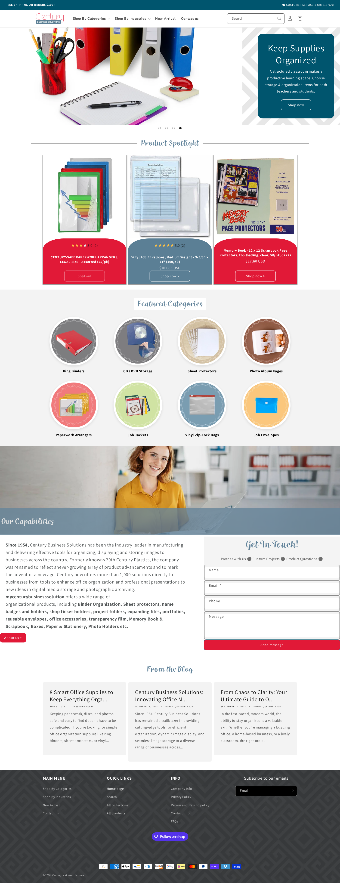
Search (112, 797)
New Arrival (51, 805)
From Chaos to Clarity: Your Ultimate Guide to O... (254, 695)
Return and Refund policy (190, 805)
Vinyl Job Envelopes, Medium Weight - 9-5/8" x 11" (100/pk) (170, 259)
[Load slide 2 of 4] (166, 128)
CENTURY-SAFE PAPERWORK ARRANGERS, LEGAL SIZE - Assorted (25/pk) (84, 259)
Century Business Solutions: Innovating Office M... (169, 695)
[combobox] (255, 18)
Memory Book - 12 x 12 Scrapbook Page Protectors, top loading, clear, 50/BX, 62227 (255, 252)
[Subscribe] (292, 790)
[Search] (279, 18)
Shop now (296, 105)
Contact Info (180, 813)
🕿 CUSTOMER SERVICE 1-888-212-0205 (308, 5)
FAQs (174, 821)
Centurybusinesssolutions (68, 875)
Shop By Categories (57, 789)
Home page (115, 789)
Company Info (181, 789)
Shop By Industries (57, 797)
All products (116, 813)
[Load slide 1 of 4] (159, 128)
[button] (91, 19)
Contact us (51, 813)
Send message (272, 644)
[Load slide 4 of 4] (180, 128)
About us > (13, 637)
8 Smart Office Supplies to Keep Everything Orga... (81, 695)
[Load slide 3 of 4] (173, 128)
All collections (117, 805)
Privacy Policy (181, 797)
